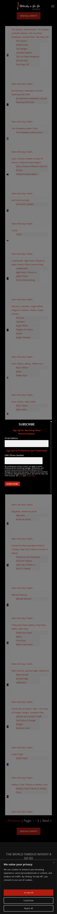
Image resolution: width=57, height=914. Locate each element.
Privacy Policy (30, 476)
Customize (29, 900)
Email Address (12, 438)
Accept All (28, 892)
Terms (21, 476)
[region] (28, 887)
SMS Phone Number (14, 455)
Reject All (28, 908)
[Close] (54, 862)
